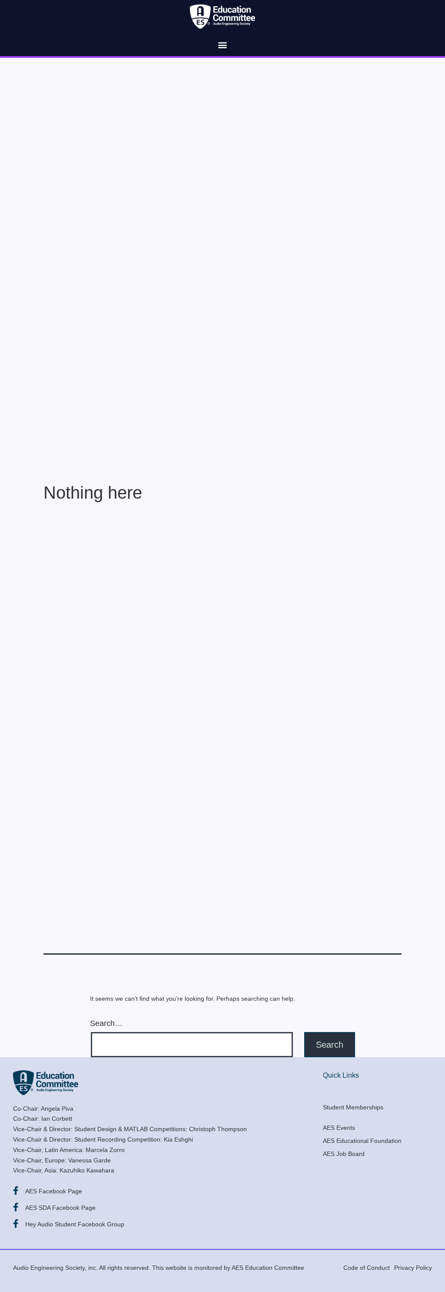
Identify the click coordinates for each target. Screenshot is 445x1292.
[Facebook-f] (15, 1190)
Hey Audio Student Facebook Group (74, 1224)
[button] (223, 44)
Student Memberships (353, 1107)
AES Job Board (344, 1153)
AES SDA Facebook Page (60, 1207)
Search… (106, 1023)
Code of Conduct (366, 1267)
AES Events (339, 1127)
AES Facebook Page (53, 1191)
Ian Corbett (56, 1118)
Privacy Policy (413, 1267)
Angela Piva (57, 1108)
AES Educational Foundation (362, 1140)
